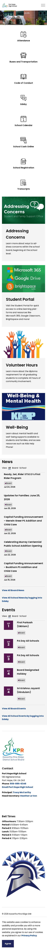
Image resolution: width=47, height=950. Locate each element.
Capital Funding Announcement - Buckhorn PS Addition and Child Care (23, 567)
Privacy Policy (29, 935)
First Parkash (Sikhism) (25, 624)
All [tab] (9, 467)
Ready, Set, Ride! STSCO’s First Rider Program (22, 476)
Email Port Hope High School (17, 787)
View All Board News (13, 590)
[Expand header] (43, 5)
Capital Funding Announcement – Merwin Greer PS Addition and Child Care (23, 520)
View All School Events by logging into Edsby (23, 717)
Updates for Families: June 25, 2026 (22, 497)
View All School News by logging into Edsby (22, 599)
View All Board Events (14, 708)
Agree (8, 943)
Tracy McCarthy (22, 792)
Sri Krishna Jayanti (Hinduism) (28, 690)
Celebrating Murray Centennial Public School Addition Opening (23, 543)
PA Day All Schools (28, 640)
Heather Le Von (28, 795)
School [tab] (22, 467)
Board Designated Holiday (28, 671)
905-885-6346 (18, 783)
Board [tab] (15, 467)
